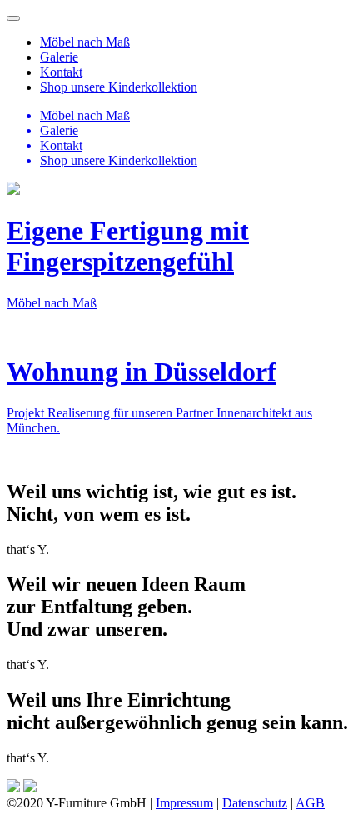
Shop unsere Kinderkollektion (118, 87)
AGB (310, 803)
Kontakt (61, 72)
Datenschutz (254, 803)
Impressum (184, 803)
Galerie (59, 57)
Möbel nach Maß (85, 42)
